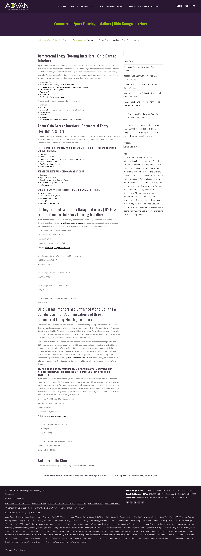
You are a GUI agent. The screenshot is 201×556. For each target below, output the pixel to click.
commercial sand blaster (104, 538)
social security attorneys (183, 520)
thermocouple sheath (180, 531)
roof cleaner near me (60, 542)
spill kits (58, 535)
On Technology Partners (151, 186)
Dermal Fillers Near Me (14, 498)
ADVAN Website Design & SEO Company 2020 (29, 490)
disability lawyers (167, 520)
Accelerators (129, 157)
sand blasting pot (121, 538)
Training (131, 203)
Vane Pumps (143, 207)
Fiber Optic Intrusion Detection (17, 503)
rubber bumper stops (92, 535)
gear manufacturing (51, 528)
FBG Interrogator (39, 503)
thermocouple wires (118, 531)
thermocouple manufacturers (42, 535)
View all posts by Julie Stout (84, 465)
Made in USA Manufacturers (111, 6)
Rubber (127, 196)
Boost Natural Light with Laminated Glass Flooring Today (141, 78)
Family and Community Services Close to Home (141, 69)
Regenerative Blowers (133, 193)
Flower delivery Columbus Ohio (17, 508)
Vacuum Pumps (130, 207)
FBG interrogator (150, 535)
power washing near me (81, 528)
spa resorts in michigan (31, 531)
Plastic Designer (43, 517)
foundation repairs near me (151, 538)
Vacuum (155, 203)
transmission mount (80, 524)
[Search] (156, 54)
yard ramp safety (136, 214)
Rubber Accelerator (138, 196)
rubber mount (107, 535)
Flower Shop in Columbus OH (72, 508)
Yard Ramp (128, 117)
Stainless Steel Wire (147, 200)
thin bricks (53, 538)
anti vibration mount (134, 535)
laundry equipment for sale (129, 520)
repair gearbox (169, 524)
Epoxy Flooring (111, 517)
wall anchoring (134, 538)
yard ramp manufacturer (108, 520)
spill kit (65, 535)
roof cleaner (46, 542)
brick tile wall (24, 542)
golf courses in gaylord (50, 531)
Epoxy (132, 175)
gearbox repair (181, 524)
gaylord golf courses (14, 531)
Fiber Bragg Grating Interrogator (61, 503)
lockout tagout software (141, 136)
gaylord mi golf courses (173, 528)
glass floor (159, 524)
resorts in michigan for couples (134, 528)
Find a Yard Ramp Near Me (135, 125)
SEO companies (25, 524)
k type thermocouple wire (136, 531)
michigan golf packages (68, 531)
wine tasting (154, 207)
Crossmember (130, 168)
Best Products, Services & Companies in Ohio (75, 6)
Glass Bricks (9, 517)
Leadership (146, 182)
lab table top (135, 182)
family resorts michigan (112, 528)
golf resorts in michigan (87, 531)
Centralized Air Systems (134, 164)
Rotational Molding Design (25, 517)
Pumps (153, 189)
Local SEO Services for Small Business (144, 6)
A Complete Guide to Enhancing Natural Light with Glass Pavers (143, 95)
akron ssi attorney (11, 524)
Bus (134, 161)
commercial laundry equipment (122, 524)
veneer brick (35, 538)
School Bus (153, 196)
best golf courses (103, 531)
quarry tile (15, 538)
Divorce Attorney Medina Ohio (145, 171)
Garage (146, 175)
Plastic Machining (58, 517)
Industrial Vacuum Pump (134, 179)
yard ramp (94, 520)
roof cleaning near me (78, 542)
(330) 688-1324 (185, 5)
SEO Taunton (139, 132)
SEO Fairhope (135, 129)
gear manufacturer (35, 528)
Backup (147, 157)
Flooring (139, 175)
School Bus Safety (131, 200)
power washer (65, 528)
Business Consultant (153, 161)
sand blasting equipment (84, 538)
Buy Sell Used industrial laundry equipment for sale (38, 520)
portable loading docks (139, 189)
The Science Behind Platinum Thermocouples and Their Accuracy (143, 104)
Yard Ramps (156, 114)
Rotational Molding (150, 193)
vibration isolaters (76, 535)
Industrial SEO (139, 117)
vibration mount (119, 535)
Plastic (126, 189)
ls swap (68, 524)
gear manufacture (20, 528)
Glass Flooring (11, 512)
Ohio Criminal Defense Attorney (145, 517)
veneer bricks (35, 542)
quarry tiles (25, 538)
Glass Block (140, 524)
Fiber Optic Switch (112, 503)
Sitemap (8, 550)
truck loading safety (143, 203)
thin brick (45, 538)
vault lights (150, 524)
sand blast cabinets (66, 538)
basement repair (183, 538)
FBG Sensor (81, 503)
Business (140, 161)
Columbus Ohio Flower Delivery (45, 508)
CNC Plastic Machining (80, 520)
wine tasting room (144, 211)
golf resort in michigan (155, 528)
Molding (154, 182)
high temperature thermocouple (159, 531)
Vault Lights (23, 512)
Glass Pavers (35, 512)
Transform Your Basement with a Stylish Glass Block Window (143, 86)
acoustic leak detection (166, 535)
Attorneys (139, 157)
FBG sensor (180, 535)
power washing (97, 528)
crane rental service (152, 164)
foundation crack (169, 538)
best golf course (189, 528)
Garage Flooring (156, 175)
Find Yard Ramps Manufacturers (137, 114)
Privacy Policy (19, 550)
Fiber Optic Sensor (95, 503)
